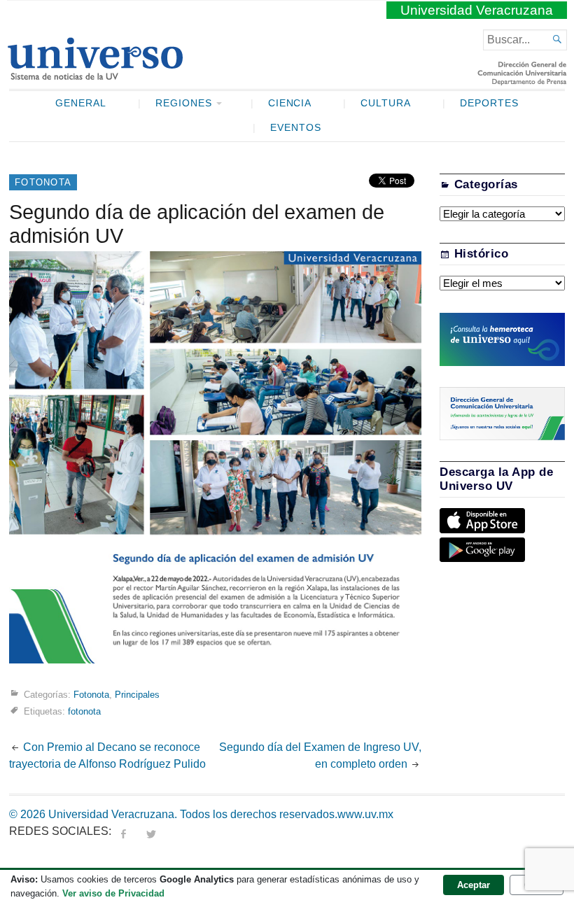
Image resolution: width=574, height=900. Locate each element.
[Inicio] (95, 74)
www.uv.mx (365, 814)
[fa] (123, 831)
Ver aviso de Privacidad (113, 893)
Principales (137, 694)
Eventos (295, 127)
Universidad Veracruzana (476, 10)
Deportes (489, 103)
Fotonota (43, 182)
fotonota (84, 711)
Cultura (385, 103)
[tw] (151, 831)
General (80, 103)
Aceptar (473, 885)
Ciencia (290, 103)
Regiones (183, 103)
